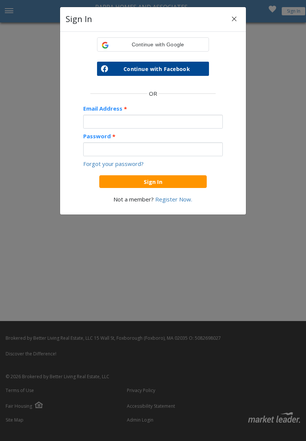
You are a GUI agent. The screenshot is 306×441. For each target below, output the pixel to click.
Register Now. (173, 199)
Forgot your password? (113, 163)
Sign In (153, 181)
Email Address (105, 108)
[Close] (234, 19)
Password (99, 136)
